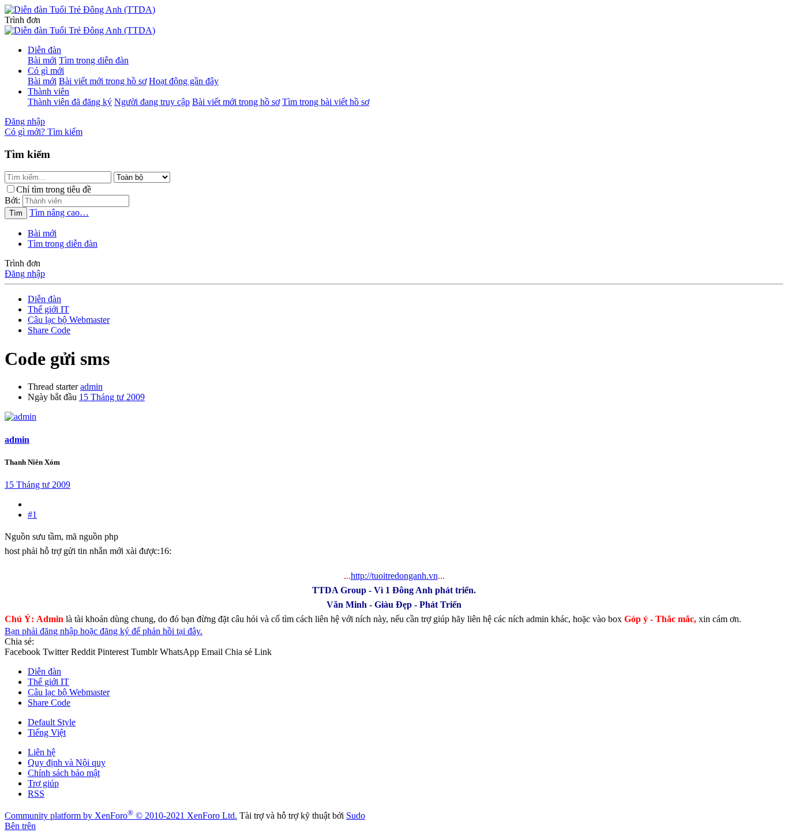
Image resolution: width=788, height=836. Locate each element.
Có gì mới (46, 71)
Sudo (355, 815)
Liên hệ (41, 752)
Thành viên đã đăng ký (70, 102)
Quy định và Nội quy (67, 762)
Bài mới (42, 60)
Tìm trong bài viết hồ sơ (325, 102)
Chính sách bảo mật (64, 773)
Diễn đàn (44, 50)
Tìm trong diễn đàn (94, 60)
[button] (22, 20)
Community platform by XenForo (121, 815)
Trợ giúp (43, 783)
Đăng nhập (25, 273)
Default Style (52, 722)
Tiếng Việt (47, 732)
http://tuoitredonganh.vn (394, 576)
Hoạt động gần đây (184, 81)
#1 (32, 514)
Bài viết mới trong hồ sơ (103, 81)
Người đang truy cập (152, 102)
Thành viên (48, 91)
